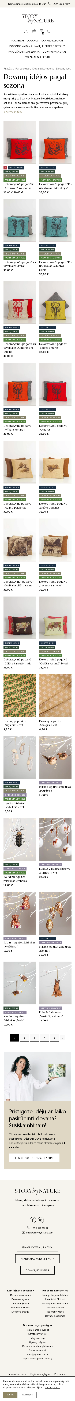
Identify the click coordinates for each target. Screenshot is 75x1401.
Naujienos (18, 41)
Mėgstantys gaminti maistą (37, 1359)
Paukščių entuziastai (37, 1355)
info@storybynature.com (39, 1233)
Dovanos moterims (20, 1295)
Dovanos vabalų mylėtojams (37, 1346)
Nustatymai (27, 1395)
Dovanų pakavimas (55, 1316)
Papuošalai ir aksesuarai (55, 1304)
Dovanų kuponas (52, 41)
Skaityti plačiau (13, 112)
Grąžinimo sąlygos (40, 1374)
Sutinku (10, 1395)
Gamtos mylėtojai (37, 1334)
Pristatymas (60, 1374)
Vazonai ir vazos (55, 1312)
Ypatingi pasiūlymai (37, 58)
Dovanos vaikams (20, 1308)
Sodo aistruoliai (37, 1350)
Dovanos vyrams (20, 1299)
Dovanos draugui (20, 1312)
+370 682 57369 (61, 4)
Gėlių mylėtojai (37, 1338)
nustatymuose (52, 1388)
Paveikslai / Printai (55, 1299)
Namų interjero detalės (55, 1295)
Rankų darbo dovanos (37, 1330)
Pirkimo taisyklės (17, 1374)
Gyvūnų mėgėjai (37, 1342)
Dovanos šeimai (20, 1304)
